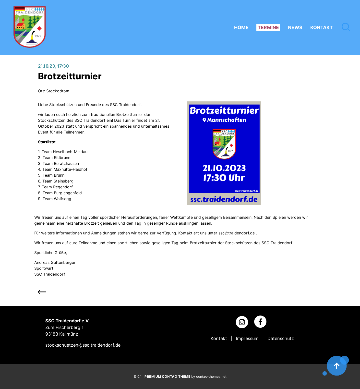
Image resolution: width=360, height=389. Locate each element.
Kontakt (219, 338)
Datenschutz (280, 338)
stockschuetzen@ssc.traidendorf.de (82, 345)
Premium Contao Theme (167, 376)
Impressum (247, 338)
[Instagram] (242, 322)
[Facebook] (260, 322)
